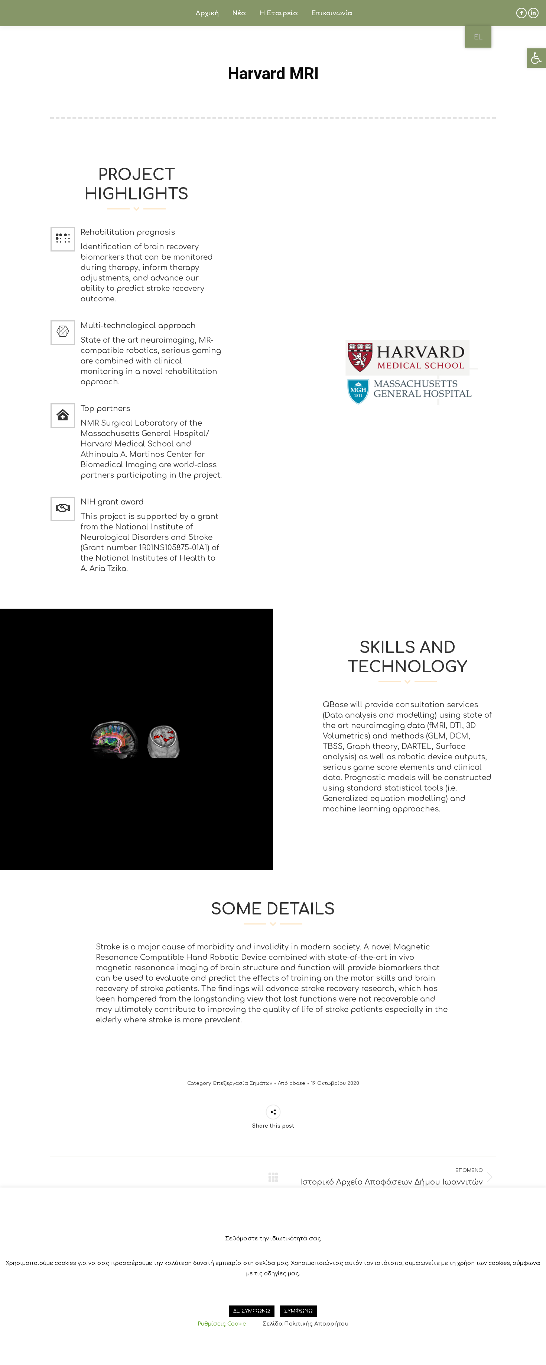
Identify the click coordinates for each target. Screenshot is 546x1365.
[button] (536, 58)
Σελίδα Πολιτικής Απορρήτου (305, 1324)
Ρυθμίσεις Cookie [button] (222, 1324)
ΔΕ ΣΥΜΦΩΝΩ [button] (251, 1311)
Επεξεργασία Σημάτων (242, 1083)
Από (291, 1083)
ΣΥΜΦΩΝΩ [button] (298, 1311)
